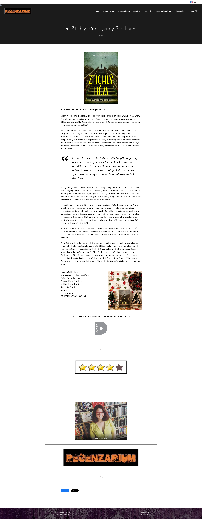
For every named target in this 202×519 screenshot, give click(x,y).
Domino (126, 316)
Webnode (69, 515)
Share (66, 491)
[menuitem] (97, 11)
